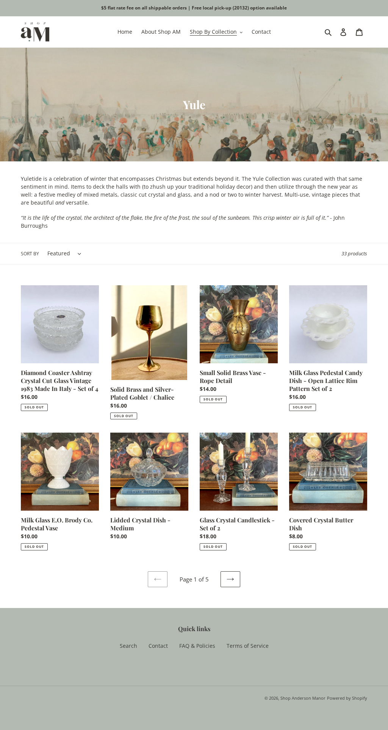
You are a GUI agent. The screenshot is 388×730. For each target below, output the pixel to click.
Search (128, 645)
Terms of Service (248, 645)
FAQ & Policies (197, 645)
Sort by (30, 253)
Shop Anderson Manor (302, 698)
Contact (158, 645)
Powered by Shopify (347, 698)
